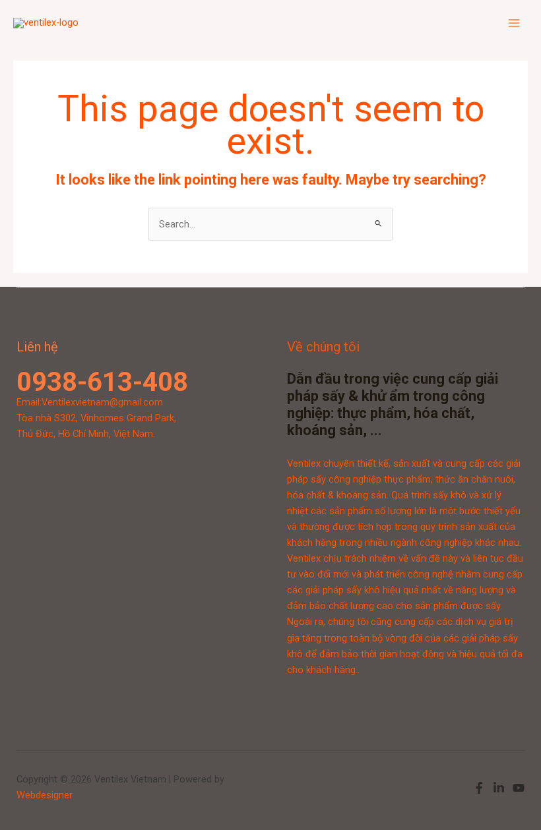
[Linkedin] (499, 788)
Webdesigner (44, 795)
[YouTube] (519, 788)
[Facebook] (479, 788)
